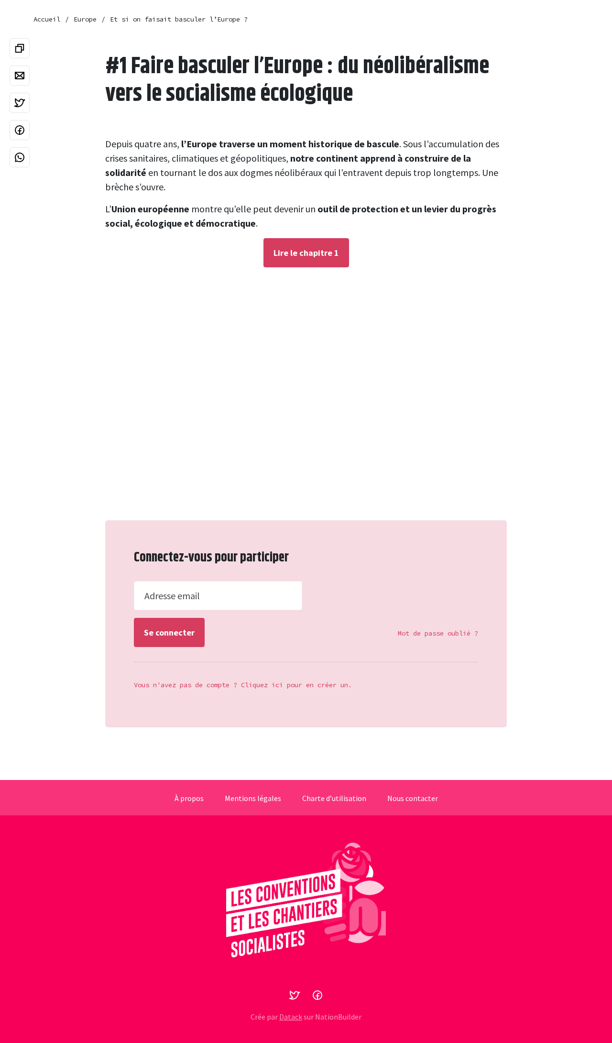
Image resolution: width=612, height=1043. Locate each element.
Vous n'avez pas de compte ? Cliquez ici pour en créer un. (243, 685)
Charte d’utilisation (334, 798)
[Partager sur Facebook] (20, 130)
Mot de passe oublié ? (438, 633)
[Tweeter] (20, 103)
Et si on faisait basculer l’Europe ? (179, 19)
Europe (85, 19)
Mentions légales (253, 798)
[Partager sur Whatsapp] (20, 157)
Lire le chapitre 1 (306, 252)
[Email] (20, 76)
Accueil (46, 19)
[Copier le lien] (20, 48)
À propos (189, 798)
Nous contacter (412, 798)
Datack (290, 1016)
